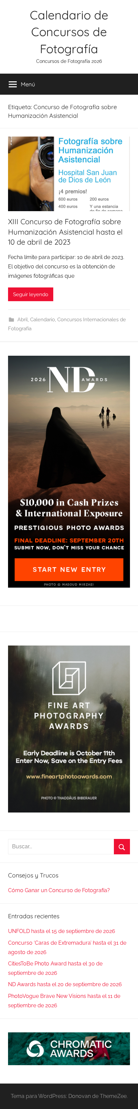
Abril (22, 320)
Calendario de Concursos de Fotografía (69, 31)
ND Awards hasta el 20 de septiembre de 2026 (65, 984)
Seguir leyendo (30, 294)
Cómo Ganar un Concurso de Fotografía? (59, 890)
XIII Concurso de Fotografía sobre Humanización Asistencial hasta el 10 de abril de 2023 (65, 232)
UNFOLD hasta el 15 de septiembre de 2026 (61, 931)
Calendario (42, 320)
